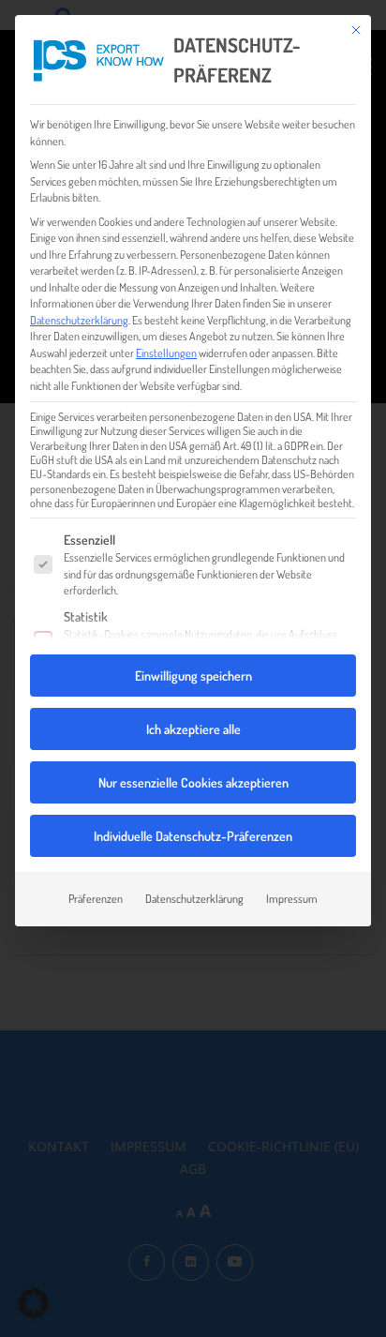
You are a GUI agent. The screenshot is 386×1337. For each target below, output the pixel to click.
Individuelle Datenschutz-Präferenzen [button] (193, 836)
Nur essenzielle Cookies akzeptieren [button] (193, 782)
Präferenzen (95, 898)
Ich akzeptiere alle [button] (193, 729)
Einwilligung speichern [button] (193, 676)
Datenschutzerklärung (79, 319)
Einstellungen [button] (166, 352)
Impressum (292, 898)
